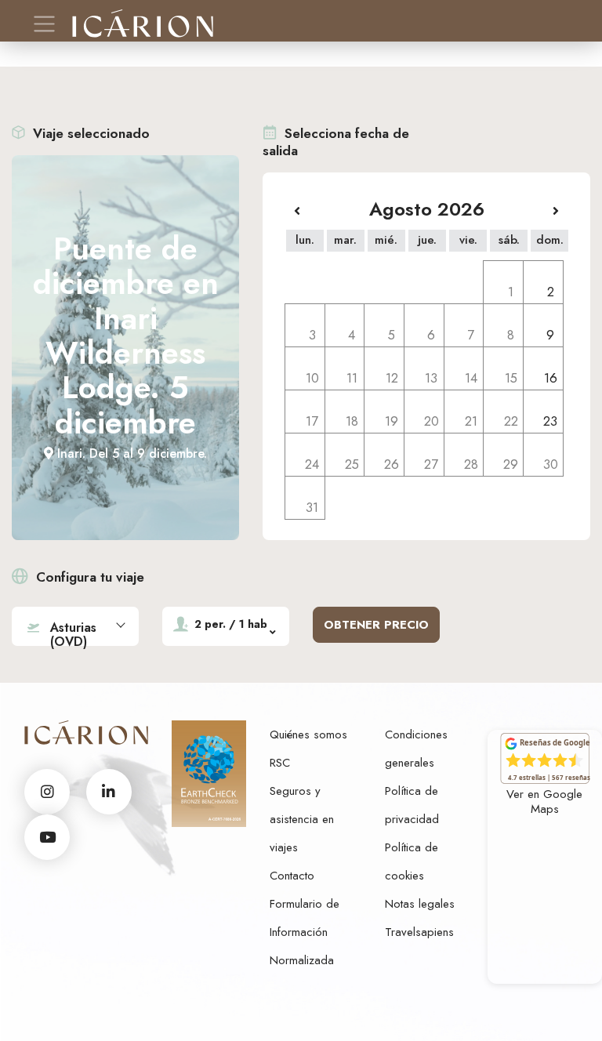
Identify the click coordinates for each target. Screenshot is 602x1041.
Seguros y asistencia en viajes (302, 819)
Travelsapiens (419, 932)
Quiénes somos (308, 734)
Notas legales (420, 903)
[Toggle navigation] (44, 24)
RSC (280, 762)
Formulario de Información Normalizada (304, 932)
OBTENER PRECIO (376, 624)
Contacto (292, 875)
